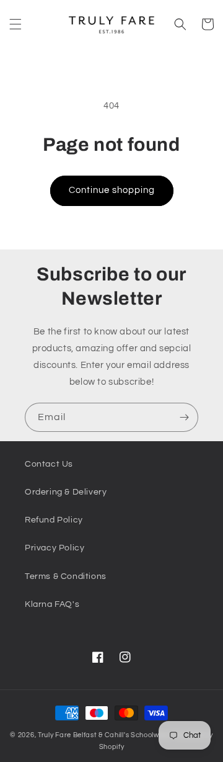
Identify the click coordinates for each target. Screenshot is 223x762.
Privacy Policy (54, 548)
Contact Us (49, 464)
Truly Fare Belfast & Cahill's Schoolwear (104, 735)
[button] (15, 24)
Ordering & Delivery (66, 492)
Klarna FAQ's (52, 604)
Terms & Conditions (66, 576)
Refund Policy (54, 520)
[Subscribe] (184, 417)
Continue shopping (112, 190)
